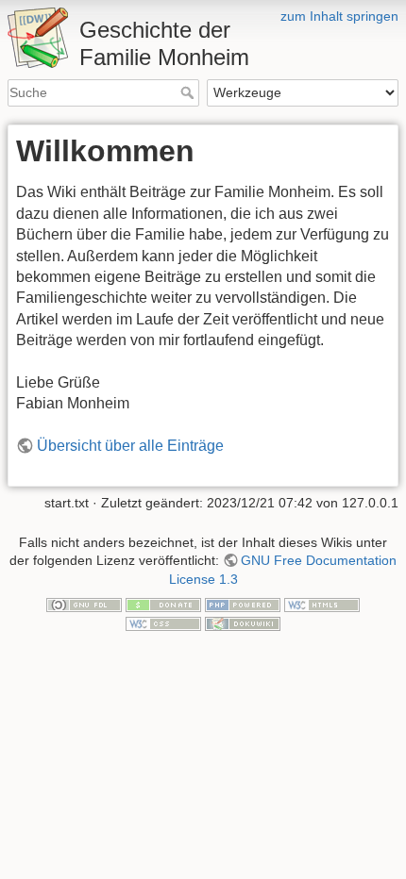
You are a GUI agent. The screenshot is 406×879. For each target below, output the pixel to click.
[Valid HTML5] (322, 604)
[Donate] (163, 604)
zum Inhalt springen (339, 16)
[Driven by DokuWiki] (242, 622)
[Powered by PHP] (242, 604)
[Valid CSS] (163, 622)
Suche (189, 92)
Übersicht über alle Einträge (130, 446)
